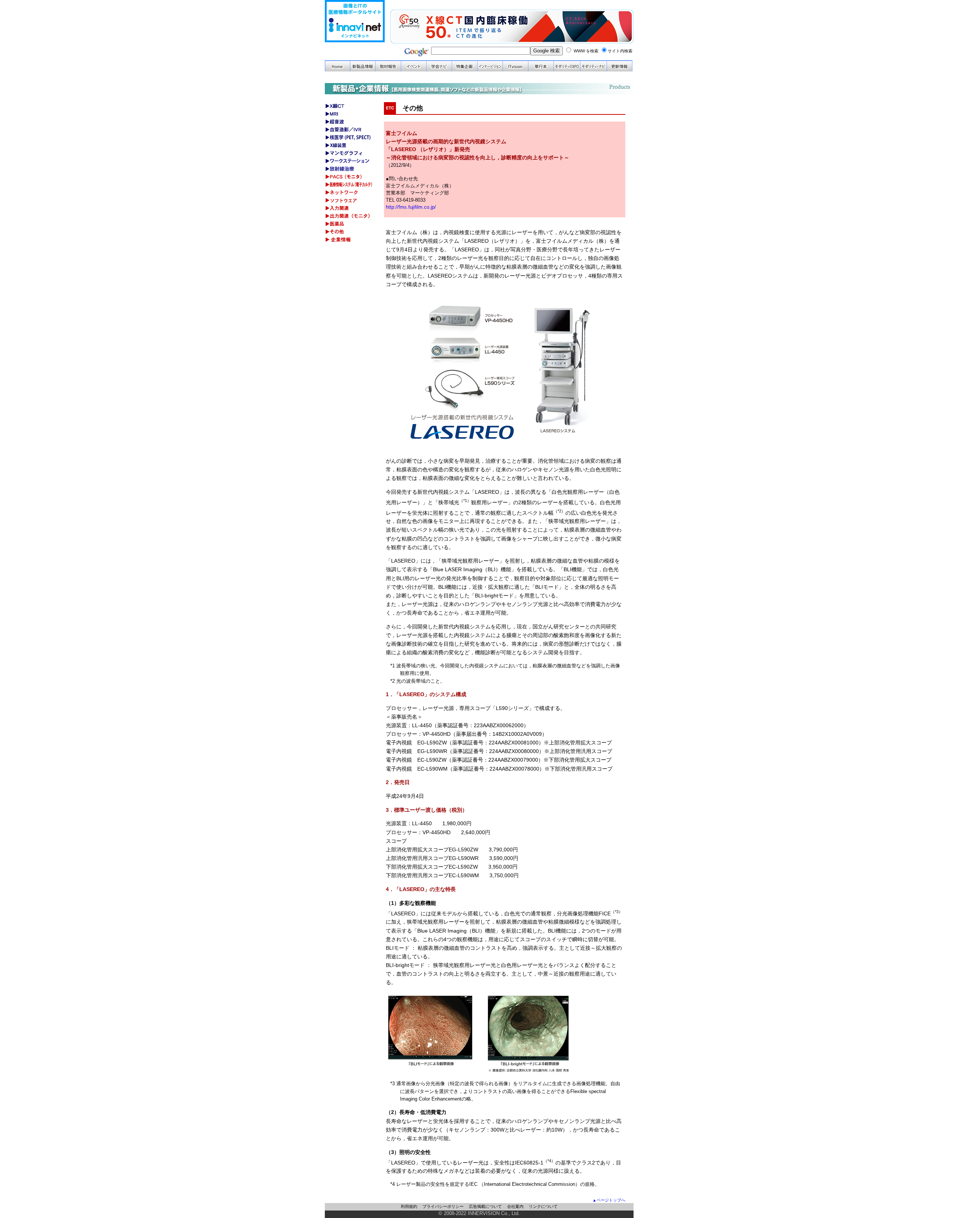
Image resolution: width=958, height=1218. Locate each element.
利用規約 (409, 1206)
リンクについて (543, 1206)
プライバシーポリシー (443, 1206)
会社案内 (515, 1206)
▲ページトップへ (608, 1200)
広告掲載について (485, 1206)
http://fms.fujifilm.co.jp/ (411, 207)
